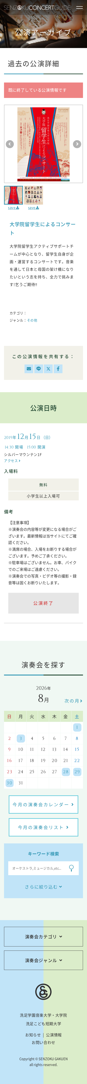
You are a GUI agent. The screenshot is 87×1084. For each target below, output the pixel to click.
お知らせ (33, 1034)
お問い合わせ (43, 1042)
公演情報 (54, 1034)
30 (9, 783)
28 (66, 772)
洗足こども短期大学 (43, 1023)
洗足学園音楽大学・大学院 (43, 1015)
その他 (32, 320)
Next (77, 144)
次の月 (72, 700)
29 (77, 772)
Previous (10, 144)
